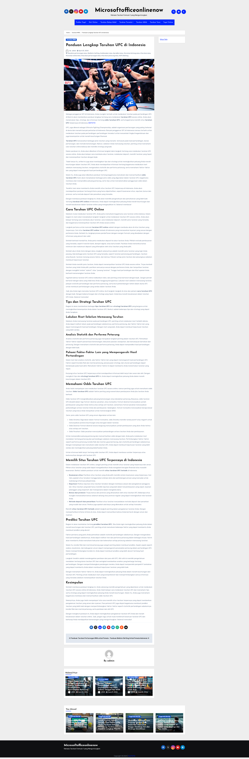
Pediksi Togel (81, 22)
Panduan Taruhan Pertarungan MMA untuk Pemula (90, 638)
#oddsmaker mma (106, 53)
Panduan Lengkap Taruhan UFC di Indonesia (106, 45)
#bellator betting (94, 53)
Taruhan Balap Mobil (108, 22)
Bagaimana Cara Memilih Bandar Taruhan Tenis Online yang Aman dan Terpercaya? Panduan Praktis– (78, 725)
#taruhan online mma (73, 56)
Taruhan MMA (141, 22)
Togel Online (168, 22)
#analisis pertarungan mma (77, 53)
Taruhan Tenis (155, 22)
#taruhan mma (145, 53)
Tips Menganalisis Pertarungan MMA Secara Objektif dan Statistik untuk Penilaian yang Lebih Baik (138, 685)
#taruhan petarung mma (109, 56)
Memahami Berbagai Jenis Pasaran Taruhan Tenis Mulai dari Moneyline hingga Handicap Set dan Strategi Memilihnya (139, 725)
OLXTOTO (131, 756)
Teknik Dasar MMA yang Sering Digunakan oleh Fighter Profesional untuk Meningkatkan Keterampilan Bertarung (78, 685)
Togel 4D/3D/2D (74, 716)
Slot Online (93, 22)
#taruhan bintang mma (132, 53)
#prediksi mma (118, 53)
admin (74, 51)
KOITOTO (92, 123)
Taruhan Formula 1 (126, 22)
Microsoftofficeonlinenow (129, 10)
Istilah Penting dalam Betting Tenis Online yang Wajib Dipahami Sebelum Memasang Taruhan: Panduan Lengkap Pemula (109, 725)
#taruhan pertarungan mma (91, 56)
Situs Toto (163, 39)
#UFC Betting (123, 56)
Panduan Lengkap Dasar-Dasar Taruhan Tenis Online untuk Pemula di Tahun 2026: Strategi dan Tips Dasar (168, 725)
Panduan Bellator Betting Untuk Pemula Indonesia (129, 638)
